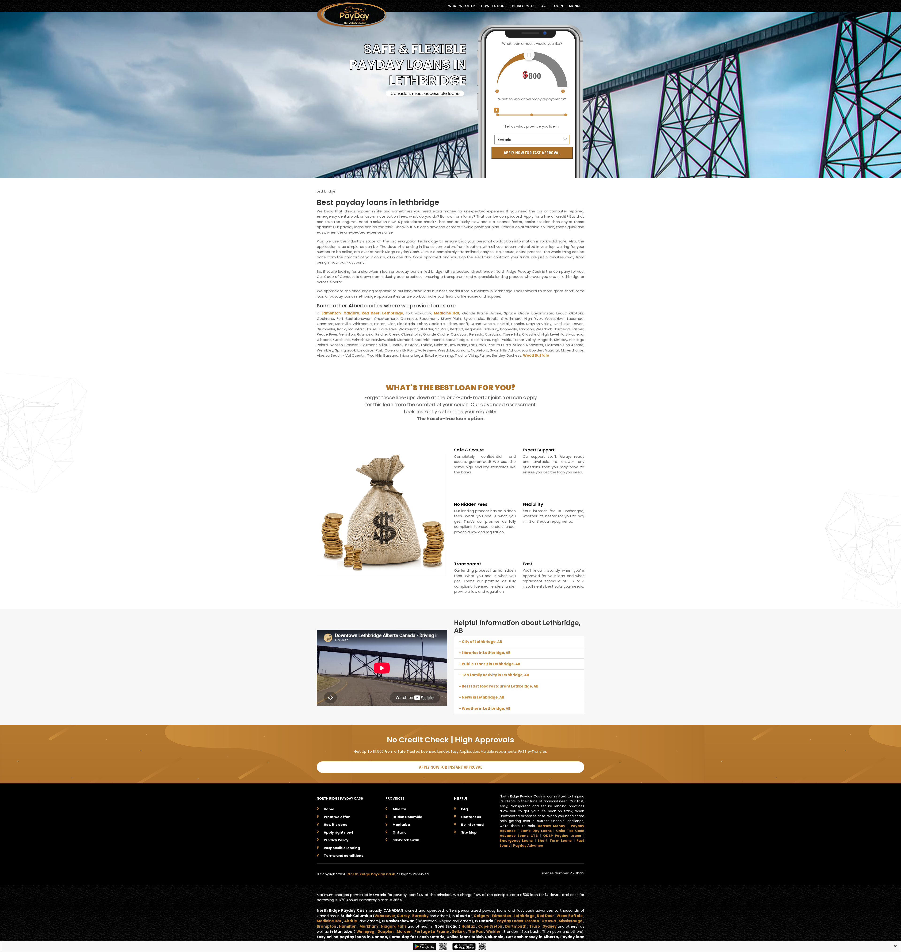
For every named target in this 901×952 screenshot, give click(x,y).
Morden (404, 931)
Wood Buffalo (536, 355)
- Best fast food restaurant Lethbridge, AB (498, 686)
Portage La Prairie (431, 931)
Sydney (550, 926)
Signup (575, 6)
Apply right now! (338, 832)
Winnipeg (365, 931)
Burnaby (420, 915)
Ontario (400, 832)
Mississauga (571, 920)
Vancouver (384, 915)
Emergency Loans (516, 840)
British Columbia (407, 817)
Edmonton (331, 313)
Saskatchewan (406, 840)
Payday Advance (528, 845)
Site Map (469, 832)
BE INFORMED (523, 6)
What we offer (337, 817)
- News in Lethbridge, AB (481, 697)
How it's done (335, 824)
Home (329, 809)
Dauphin (385, 931)
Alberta (399, 809)
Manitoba (401, 824)
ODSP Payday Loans (562, 835)
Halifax (468, 926)
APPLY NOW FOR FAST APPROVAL (532, 152)
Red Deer (370, 313)
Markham (368, 926)
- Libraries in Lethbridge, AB (485, 652)
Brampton (326, 926)
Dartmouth (515, 926)
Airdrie (350, 920)
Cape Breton (490, 926)
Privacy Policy (336, 840)
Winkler (493, 931)
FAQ (543, 6)
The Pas (475, 931)
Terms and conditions (343, 855)
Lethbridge (392, 313)
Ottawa (549, 920)
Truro (534, 926)
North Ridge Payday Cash (371, 874)
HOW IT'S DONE (493, 6)
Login (558, 6)
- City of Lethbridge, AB (480, 641)
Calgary (351, 313)
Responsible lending (342, 848)
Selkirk (458, 931)
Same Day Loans (536, 830)
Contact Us (471, 817)
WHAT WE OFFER (461, 6)
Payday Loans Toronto (518, 920)
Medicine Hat (446, 313)
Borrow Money (551, 826)
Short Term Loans (555, 840)
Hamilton (347, 926)
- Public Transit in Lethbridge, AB (489, 663)
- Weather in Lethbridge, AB (485, 708)
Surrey (403, 915)
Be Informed (472, 824)
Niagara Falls (394, 926)
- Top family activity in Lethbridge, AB (494, 674)
